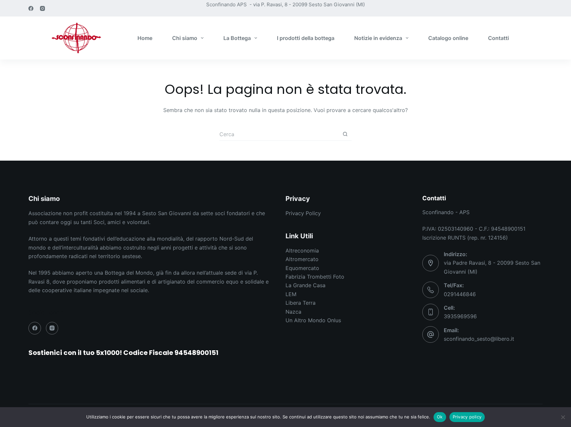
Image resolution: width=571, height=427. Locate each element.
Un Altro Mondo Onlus (313, 320)
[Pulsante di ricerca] (345, 134)
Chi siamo (184, 38)
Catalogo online (448, 38)
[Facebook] (30, 8)
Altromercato (302, 259)
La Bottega (237, 38)
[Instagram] (42, 8)
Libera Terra (301, 302)
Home (144, 38)
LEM (291, 294)
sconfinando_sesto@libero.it (479, 338)
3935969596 (460, 316)
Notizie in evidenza (378, 38)
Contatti (498, 38)
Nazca (293, 311)
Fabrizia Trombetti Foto (315, 276)
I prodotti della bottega (305, 38)
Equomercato (302, 268)
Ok (440, 416)
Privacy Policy (303, 213)
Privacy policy (467, 416)
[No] (562, 417)
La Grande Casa (305, 285)
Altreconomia (302, 250)
